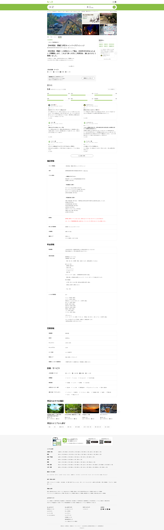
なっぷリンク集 (50, 513)
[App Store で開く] (94, 442)
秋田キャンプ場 (86, 451)
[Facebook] (107, 509)
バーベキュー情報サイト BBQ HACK (102, 500)
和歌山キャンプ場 (92, 462)
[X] (105, 509)
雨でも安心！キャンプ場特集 (70, 493)
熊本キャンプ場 (79, 467)
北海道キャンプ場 (61, 451)
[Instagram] (101, 509)
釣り (81, 482)
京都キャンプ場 (73, 462)
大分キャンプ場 (85, 467)
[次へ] (116, 53)
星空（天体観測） (105, 482)
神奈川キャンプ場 (67, 454)
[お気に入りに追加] (62, 405)
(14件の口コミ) (73, 47)
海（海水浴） (63, 482)
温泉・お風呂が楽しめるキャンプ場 (53, 491)
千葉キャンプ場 (80, 454)
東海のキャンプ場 (61, 11)
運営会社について (50, 509)
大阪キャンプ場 (61, 462)
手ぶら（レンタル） (76, 482)
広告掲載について (68, 517)
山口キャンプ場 (85, 464)
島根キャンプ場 (79, 464)
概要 (48, 36)
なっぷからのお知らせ (51, 515)
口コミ (55, 36)
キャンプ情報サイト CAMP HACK (53, 500)
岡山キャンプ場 (61, 464)
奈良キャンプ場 (85, 462)
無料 (71, 482)
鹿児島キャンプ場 (98, 467)
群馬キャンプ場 (98, 454)
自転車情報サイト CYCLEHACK (89, 500)
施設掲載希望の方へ (68, 519)
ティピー (89, 474)
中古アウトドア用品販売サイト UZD (53, 502)
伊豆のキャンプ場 (76, 11)
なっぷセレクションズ (69, 509)
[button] (64, 110)
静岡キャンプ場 (67, 459)
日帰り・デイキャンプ (51, 482)
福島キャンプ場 (98, 451)
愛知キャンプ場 (73, 459)
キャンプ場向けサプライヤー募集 (70, 521)
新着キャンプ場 (76, 491)
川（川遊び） (58, 482)
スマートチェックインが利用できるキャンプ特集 (55, 493)
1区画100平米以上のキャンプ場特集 (86, 491)
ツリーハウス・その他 (98, 474)
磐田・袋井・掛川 (98, 426)
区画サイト (73, 474)
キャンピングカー (89, 482)
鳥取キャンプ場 (73, 464)
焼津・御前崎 (77, 426)
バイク (84, 482)
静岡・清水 (69, 426)
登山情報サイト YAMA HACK (65, 500)
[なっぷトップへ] (50, 2)
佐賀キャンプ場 (67, 467)
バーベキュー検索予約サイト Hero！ (88, 502)
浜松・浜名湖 (107, 426)
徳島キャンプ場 (97, 464)
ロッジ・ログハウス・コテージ (52, 474)
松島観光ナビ (78, 502)
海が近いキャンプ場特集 (98, 491)
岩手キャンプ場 (74, 451)
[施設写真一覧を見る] (64, 24)
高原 (68, 482)
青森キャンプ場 (67, 451)
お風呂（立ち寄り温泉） (97, 482)
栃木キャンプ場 (92, 454)
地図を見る (65, 47)
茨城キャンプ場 (86, 454)
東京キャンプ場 (61, 454)
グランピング (105, 474)
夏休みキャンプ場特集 (79, 493)
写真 (51, 36)
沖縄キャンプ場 (104, 467)
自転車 (115, 482)
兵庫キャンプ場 (67, 462)
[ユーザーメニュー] (114, 2)
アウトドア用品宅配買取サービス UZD (68, 502)
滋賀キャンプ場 (79, 462)
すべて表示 (50, 136)
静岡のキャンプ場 (69, 11)
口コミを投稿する (111, 89)
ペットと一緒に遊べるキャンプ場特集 (66, 491)
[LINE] (103, 509)
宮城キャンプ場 (80, 451)
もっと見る (71, 66)
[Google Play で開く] (107, 442)
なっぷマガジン (67, 513)
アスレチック (111, 482)
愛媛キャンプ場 (104, 464)
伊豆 (55, 426)
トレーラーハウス (84, 474)
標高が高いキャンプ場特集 (88, 493)
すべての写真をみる (109, 32)
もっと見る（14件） (82, 155)
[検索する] (114, 7)
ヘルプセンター (85, 509)
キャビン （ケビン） (66, 474)
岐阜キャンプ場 (61, 459)
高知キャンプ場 (110, 464)
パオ (92, 474)
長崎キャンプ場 (73, 467)
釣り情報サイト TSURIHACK (77, 500)
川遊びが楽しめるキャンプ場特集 (100, 493)
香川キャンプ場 (91, 464)
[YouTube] (109, 509)
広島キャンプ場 (67, 464)
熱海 (49, 426)
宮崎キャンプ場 (91, 467)
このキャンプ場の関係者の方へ (53, 42)
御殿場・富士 (61, 426)
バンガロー (61, 474)
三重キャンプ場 (79, 459)
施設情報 (60, 36)
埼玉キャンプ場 (74, 454)
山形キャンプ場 (92, 451)
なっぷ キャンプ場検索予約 (52, 11)
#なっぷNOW (67, 511)
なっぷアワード (67, 515)
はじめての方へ (50, 511)
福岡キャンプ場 (61, 467)
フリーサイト (78, 474)
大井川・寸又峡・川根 (87, 426)
